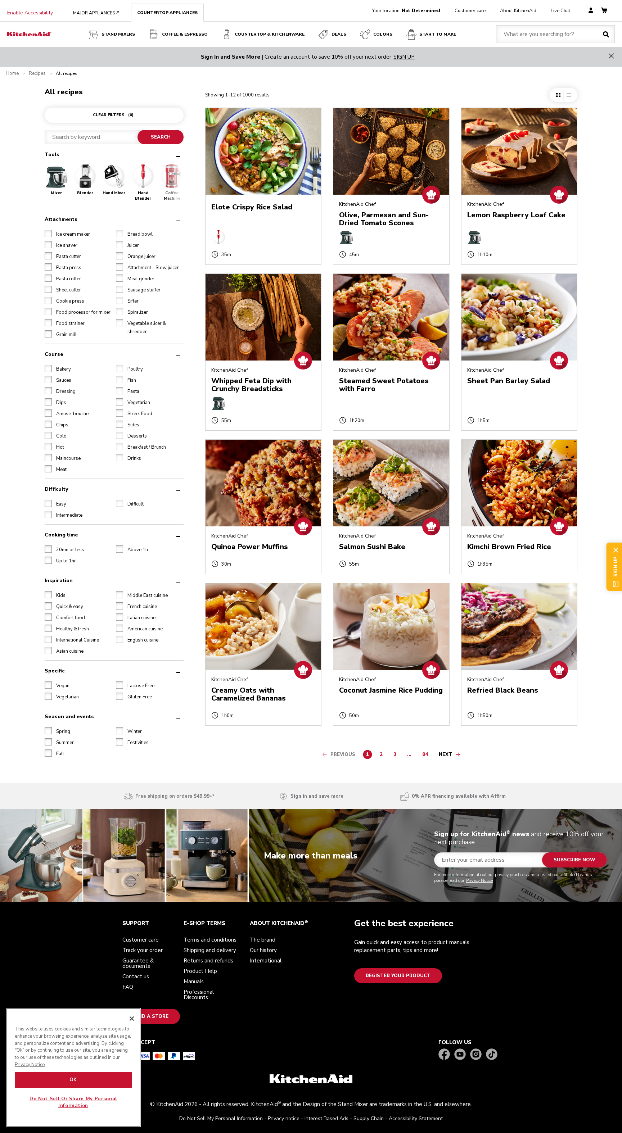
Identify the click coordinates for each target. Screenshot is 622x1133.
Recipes (37, 73)
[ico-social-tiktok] (491, 1054)
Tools (52, 154)
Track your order (142, 950)
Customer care (470, 11)
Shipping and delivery (210, 950)
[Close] (132, 1019)
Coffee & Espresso (185, 34)
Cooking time (61, 534)
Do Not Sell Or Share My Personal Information (73, 1102)
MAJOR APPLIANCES (96, 13)
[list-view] (568, 95)
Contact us (135, 976)
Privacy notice (283, 1118)
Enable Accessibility (30, 13)
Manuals (194, 981)
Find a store (151, 1016)
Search (160, 137)
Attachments (61, 219)
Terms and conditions (210, 939)
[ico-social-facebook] (444, 1054)
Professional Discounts (199, 994)
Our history (263, 950)
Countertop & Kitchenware (270, 34)
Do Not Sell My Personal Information (221, 1118)
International (265, 960)
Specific (54, 670)
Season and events (69, 716)
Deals (339, 34)
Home (12, 73)
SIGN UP (404, 56)
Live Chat (560, 11)
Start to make (437, 34)
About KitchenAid (518, 11)
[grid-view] (558, 95)
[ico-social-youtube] (460, 1054)
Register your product (398, 976)
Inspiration (59, 580)
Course (54, 353)
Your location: (406, 11)
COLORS (382, 34)
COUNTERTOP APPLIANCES (167, 12)
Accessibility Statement (416, 1118)
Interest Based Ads (326, 1118)
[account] (591, 11)
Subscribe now (574, 860)
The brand (262, 939)
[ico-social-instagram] (476, 1054)
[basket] (604, 11)
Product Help (200, 971)
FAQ (127, 987)
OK (73, 1080)
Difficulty (56, 488)
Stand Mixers (118, 34)
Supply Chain (368, 1118)
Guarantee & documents (138, 963)
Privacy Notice (479, 880)
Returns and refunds (208, 960)
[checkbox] (48, 233)
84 (427, 755)
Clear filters (113, 115)
